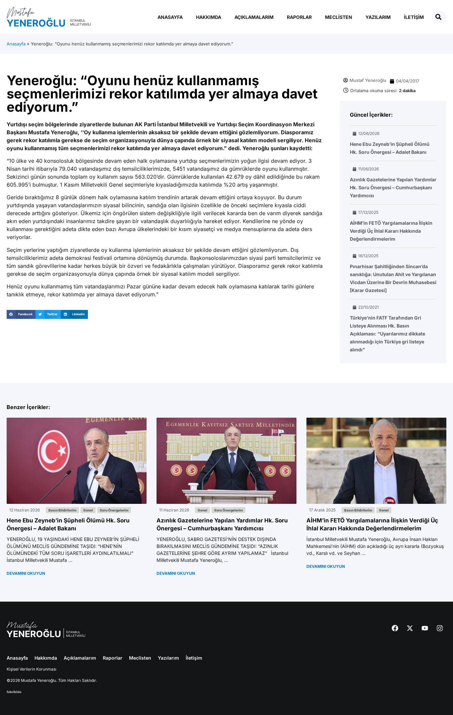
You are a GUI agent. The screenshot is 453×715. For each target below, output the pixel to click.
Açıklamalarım (254, 17)
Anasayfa (170, 17)
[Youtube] (424, 628)
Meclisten (338, 17)
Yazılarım (378, 17)
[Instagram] (439, 628)
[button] (21, 314)
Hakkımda (208, 17)
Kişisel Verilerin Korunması (31, 669)
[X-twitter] (410, 628)
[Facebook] (395, 628)
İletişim (414, 17)
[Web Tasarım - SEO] (14, 691)
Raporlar (299, 17)
